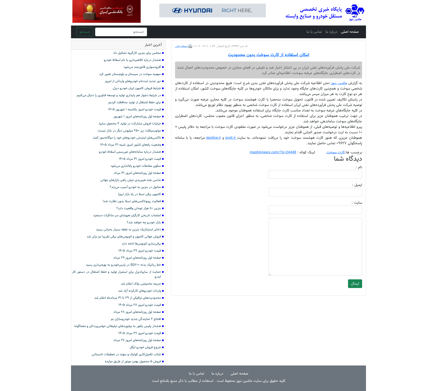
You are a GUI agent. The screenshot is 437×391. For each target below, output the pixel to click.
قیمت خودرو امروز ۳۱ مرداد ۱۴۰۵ (140, 159)
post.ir (231, 138)
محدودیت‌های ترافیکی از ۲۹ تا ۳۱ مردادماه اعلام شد (127, 298)
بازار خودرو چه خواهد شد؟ (144, 222)
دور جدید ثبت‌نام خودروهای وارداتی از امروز (133, 81)
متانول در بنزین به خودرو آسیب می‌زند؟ (135, 187)
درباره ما (331, 32)
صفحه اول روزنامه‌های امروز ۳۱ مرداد (137, 173)
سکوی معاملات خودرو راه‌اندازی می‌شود (136, 166)
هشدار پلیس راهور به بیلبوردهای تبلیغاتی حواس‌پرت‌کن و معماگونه (117, 326)
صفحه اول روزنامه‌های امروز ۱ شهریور (137, 116)
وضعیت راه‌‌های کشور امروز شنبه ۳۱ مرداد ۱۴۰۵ (130, 144)
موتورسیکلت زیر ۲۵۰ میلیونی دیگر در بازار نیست (129, 130)
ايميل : (351, 185)
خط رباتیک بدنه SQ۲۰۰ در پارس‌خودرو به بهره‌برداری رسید (123, 265)
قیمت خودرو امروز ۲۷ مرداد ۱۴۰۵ (139, 333)
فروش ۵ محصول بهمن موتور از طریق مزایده (133, 361)
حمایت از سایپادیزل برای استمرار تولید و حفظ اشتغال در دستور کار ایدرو (116, 274)
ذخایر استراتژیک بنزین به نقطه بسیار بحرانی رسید (128, 229)
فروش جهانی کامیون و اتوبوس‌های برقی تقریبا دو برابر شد (124, 236)
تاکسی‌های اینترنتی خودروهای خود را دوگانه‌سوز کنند (127, 137)
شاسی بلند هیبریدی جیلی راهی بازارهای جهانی (130, 180)
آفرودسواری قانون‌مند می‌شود (142, 67)
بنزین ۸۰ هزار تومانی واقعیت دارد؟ (138, 208)
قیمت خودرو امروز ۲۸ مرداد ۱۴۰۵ (139, 305)
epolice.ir (213, 138)
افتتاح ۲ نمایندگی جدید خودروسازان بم (136, 319)
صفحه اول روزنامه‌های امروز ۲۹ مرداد (137, 257)
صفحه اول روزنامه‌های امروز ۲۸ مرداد (137, 312)
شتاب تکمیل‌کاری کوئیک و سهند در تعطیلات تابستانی (126, 354)
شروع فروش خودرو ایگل (145, 347)
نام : (352, 167)
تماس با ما (314, 32)
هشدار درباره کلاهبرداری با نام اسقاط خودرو (132, 60)
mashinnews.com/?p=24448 (273, 152)
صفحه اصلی (350, 32)
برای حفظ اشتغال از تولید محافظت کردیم (134, 102)
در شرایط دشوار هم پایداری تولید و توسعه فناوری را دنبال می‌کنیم (119, 95)
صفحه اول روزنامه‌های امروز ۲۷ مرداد (137, 340)
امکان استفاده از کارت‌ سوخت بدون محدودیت (268, 55)
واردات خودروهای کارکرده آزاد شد (139, 290)
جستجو (84, 32)
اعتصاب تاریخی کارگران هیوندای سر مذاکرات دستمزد (127, 215)
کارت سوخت (335, 152)
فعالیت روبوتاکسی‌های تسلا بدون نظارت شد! (132, 201)
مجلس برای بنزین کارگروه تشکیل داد (137, 53)
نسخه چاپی (181, 46)
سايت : (352, 203)
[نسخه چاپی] (190, 46)
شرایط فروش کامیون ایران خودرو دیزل (137, 88)
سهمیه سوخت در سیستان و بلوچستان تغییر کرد (130, 74)
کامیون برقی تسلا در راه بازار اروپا (139, 194)
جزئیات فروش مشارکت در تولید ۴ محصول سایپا (130, 123)
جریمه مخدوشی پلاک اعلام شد (141, 283)
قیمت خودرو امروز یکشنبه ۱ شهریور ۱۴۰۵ (134, 109)
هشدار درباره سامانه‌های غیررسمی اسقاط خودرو (130, 151)
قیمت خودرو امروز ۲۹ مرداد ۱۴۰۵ (139, 250)
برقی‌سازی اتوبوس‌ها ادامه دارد (141, 243)
